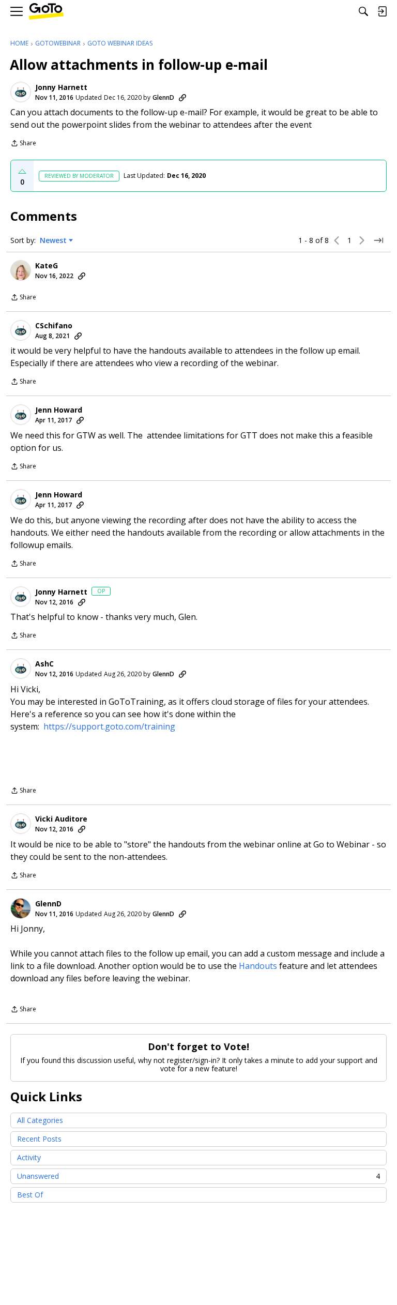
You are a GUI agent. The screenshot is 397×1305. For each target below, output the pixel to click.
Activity (29, 1157)
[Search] (363, 11)
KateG (46, 265)
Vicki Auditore (61, 819)
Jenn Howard (58, 410)
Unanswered (198, 1176)
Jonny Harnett (61, 87)
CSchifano (53, 325)
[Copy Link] (182, 97)
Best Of (30, 1195)
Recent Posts (39, 1139)
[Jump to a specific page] (378, 240)
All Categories (40, 1120)
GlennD (163, 97)
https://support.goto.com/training (109, 726)
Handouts (258, 966)
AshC (44, 664)
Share (23, 144)
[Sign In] (382, 11)
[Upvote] (22, 171)
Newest (53, 240)
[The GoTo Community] (46, 11)
